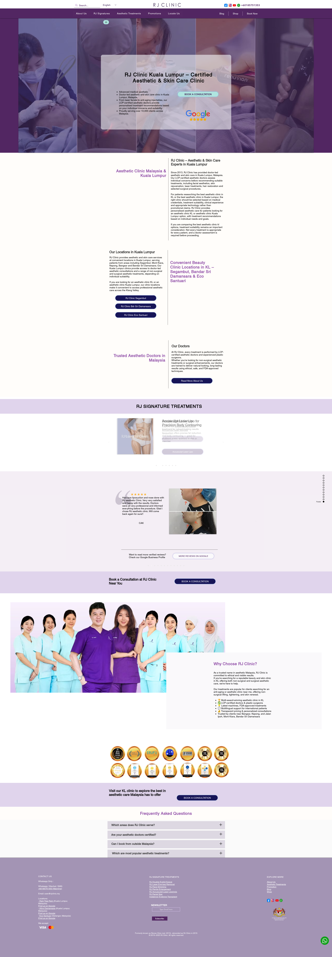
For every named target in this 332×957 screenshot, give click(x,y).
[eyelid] (164, 565)
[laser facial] (175, 465)
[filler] (148, 565)
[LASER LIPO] (159, 465)
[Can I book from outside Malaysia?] (166, 844)
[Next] (223, 442)
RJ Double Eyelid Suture (160, 882)
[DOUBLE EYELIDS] (156, 465)
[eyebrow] (177, 565)
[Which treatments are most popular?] (166, 853)
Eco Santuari (45, 916)
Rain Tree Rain (46, 901)
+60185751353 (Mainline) (50, 888)
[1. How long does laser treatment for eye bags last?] (166, 825)
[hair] (161, 565)
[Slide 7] (167, 565)
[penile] (169, 465)
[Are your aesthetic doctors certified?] (166, 834)
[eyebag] (180, 565)
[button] (102, 13)
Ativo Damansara (47, 908)
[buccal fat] (154, 565)
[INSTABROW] (172, 465)
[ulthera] (174, 565)
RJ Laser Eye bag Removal (162, 884)
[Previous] (108, 442)
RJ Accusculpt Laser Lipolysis (163, 892)
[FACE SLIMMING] (162, 465)
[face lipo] (151, 565)
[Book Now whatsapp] (324, 940)
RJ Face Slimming (157, 887)
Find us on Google (46, 906)
